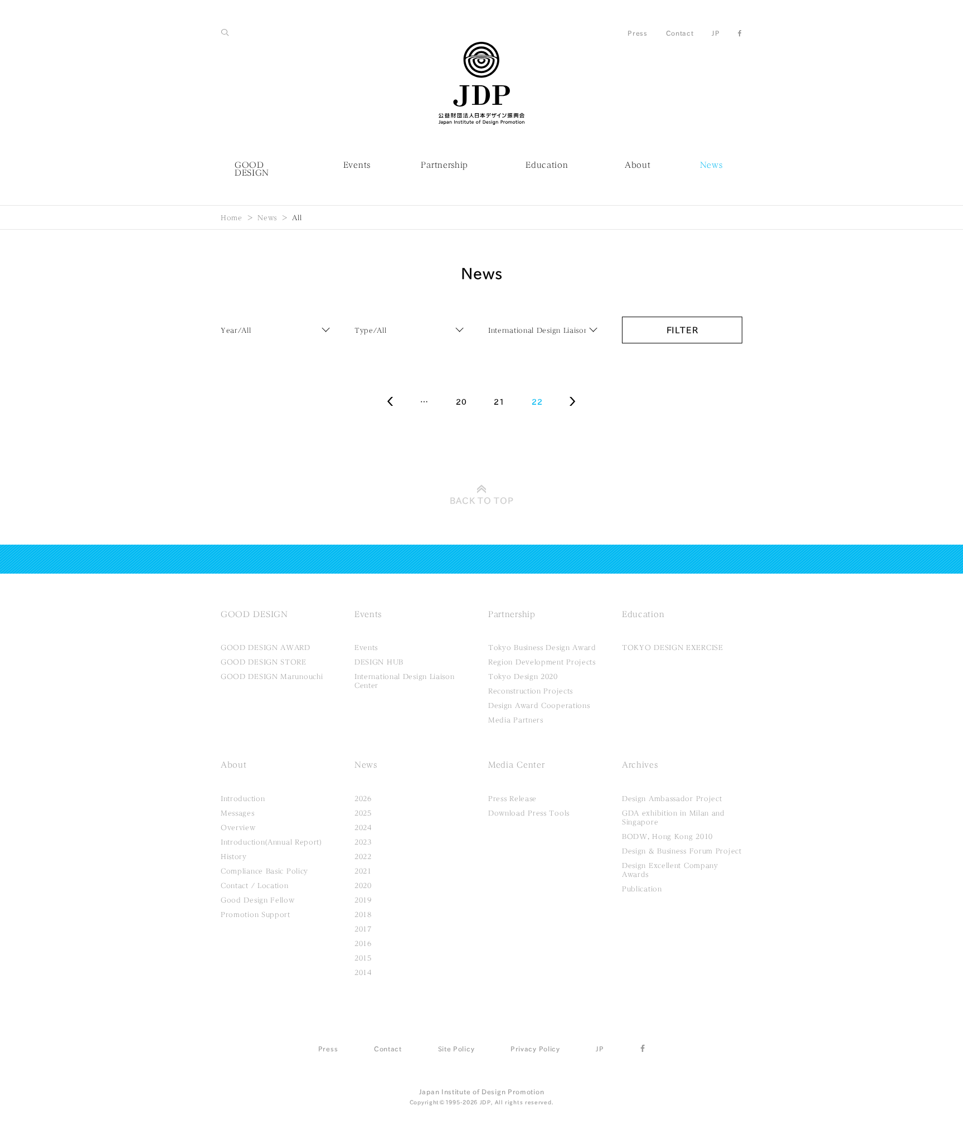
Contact (680, 33)
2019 (363, 899)
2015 (363, 957)
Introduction (243, 798)
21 (499, 402)
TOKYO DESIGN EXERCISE (672, 647)
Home (231, 217)
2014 (363, 972)
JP (715, 33)
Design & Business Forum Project (682, 850)
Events (357, 165)
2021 (363, 870)
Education (547, 165)
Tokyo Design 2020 (523, 676)
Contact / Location (255, 885)
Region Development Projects (542, 661)
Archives (640, 765)
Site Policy (456, 1048)
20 (461, 402)
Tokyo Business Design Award (542, 647)
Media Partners (515, 719)
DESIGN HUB (378, 661)
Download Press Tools (529, 812)
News (711, 165)
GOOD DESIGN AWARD (265, 647)
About (638, 165)
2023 (363, 841)
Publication (642, 888)
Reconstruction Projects (530, 690)
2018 (363, 914)
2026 (363, 798)
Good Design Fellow (258, 899)
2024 (363, 827)
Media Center (516, 765)
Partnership (444, 165)
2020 (363, 885)
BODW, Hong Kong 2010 (667, 836)
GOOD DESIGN (252, 169)
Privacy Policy (535, 1048)
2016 (363, 943)
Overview (238, 827)
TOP (482, 500)
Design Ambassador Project (672, 798)
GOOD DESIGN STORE (264, 661)
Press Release (512, 798)
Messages (238, 812)
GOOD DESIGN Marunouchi (272, 676)
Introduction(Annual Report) (271, 841)
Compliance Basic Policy (264, 870)
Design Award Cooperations (539, 705)
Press (638, 33)
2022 (363, 856)
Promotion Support (255, 914)
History (234, 856)
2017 (363, 928)
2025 (363, 812)
